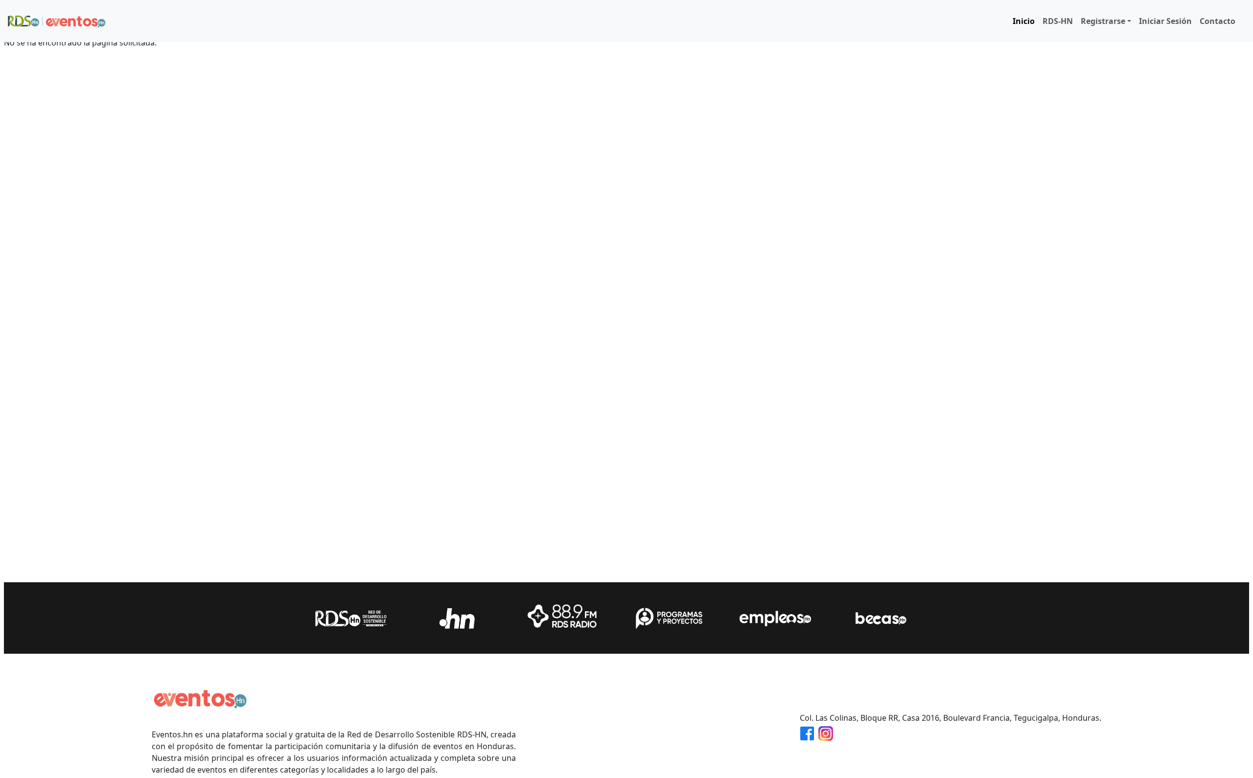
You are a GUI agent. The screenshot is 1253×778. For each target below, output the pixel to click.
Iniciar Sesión (1165, 21)
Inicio (1024, 21)
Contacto (1217, 21)
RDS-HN (1058, 21)
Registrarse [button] (1103, 21)
